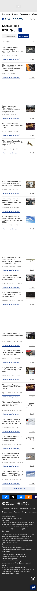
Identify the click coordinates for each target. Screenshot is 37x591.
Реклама (17, 512)
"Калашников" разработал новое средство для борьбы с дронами (12, 143)
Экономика (24, 509)
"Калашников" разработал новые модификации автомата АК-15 (12, 404)
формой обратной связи (10, 573)
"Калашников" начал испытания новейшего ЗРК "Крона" (12, 125)
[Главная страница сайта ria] (12, 19)
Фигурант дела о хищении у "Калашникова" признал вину (12, 369)
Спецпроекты (7, 512)
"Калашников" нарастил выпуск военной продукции (12, 334)
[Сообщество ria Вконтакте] (21, 497)
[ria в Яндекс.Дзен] (13, 497)
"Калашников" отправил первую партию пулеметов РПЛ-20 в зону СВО (12, 352)
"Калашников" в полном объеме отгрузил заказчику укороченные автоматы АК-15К (11, 260)
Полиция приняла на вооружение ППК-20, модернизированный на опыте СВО (11, 201)
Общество (14, 509)
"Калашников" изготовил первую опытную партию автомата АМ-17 (11, 294)
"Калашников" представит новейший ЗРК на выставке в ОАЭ (12, 387)
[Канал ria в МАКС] (5, 497)
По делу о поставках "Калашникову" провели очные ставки (11, 277)
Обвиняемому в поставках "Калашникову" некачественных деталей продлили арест (12, 67)
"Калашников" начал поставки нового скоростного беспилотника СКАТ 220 (12, 50)
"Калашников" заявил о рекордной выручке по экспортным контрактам (11, 421)
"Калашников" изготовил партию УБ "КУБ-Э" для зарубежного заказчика (11, 183)
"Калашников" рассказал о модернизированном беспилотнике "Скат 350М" (12, 473)
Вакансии (5, 520)
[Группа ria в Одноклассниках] (28, 497)
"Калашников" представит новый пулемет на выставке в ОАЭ (12, 438)
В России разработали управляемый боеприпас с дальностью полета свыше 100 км (12, 219)
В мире (32, 509)
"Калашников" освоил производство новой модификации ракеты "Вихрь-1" (10, 456)
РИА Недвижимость (9, 36)
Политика (5, 509)
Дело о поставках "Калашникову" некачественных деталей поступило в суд (11, 109)
